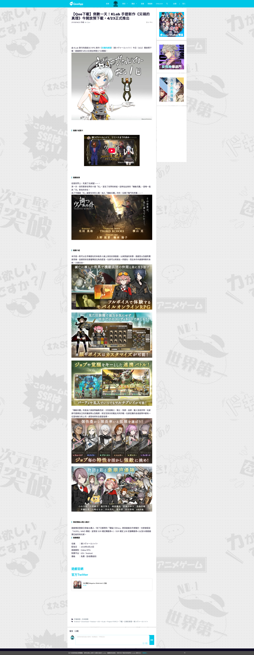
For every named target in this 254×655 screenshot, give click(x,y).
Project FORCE (112, 622)
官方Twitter (79, 575)
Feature (93, 622)
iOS (98, 622)
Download (85, 622)
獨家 (133, 4)
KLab (103, 622)
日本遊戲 (85, 619)
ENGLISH (159, 4)
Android (77, 622)
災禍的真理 (106, 48)
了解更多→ (145, 653)
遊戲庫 (150, 4)
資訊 (123, 4)
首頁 (107, 4)
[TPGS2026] (115, 3)
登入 (184, 4)
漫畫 (142, 4)
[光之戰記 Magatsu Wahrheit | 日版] (112, 585)
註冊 (174, 4)
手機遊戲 (77, 619)
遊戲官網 (77, 569)
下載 (121, 622)
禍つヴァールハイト (141, 622)
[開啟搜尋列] (167, 4)
